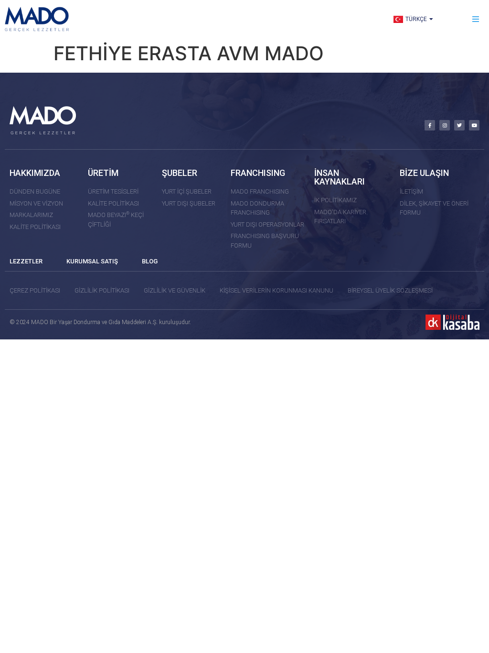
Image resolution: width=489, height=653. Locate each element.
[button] (476, 19)
